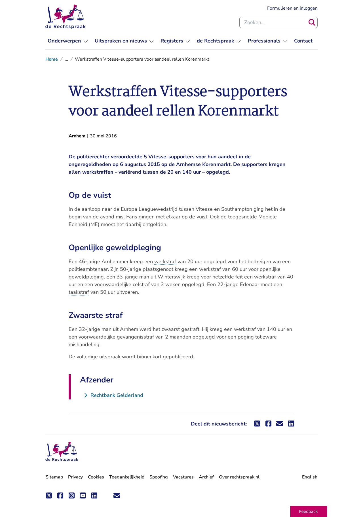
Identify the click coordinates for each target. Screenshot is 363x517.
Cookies (96, 477)
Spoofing (158, 477)
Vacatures (183, 477)
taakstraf (79, 292)
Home (51, 59)
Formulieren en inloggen (292, 8)
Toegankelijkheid (126, 477)
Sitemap (54, 477)
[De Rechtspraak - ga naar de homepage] (65, 17)
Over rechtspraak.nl (239, 477)
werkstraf (165, 261)
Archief (206, 477)
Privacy (75, 477)
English (309, 477)
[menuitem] (67, 41)
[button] (308, 511)
